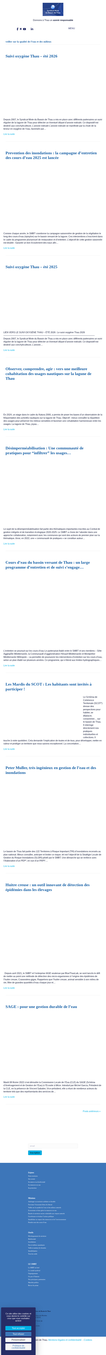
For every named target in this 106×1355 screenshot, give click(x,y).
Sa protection (32, 1188)
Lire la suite (9, 134)
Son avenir (31, 1179)
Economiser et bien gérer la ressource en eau (42, 1210)
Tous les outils (32, 1254)
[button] (69, 28)
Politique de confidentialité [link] (18, 1346)
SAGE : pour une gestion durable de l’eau (41, 1006)
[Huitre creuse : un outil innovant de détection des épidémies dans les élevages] (51, 932)
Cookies (88, 1340)
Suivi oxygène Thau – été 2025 (31, 267)
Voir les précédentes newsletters (44, 1131)
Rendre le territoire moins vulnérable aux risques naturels (46, 1213)
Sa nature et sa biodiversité (36, 1182)
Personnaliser (18, 1340)
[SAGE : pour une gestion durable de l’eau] (51, 1045)
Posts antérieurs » (91, 1111)
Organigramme (33, 1273)
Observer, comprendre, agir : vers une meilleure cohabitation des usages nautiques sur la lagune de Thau (48, 374)
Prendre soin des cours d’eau (37, 1222)
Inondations (32, 1242)
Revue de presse (33, 1285)
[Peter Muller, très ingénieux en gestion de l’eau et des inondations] (51, 812)
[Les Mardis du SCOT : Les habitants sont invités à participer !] (41, 714)
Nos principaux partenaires (36, 1279)
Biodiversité (32, 1239)
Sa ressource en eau (34, 1185)
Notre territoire (33, 1176)
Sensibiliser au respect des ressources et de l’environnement (47, 1219)
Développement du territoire (37, 1236)
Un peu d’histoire (33, 1276)
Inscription (35, 1153)
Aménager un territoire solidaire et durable (41, 1201)
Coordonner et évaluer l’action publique (41, 1216)
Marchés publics (33, 1282)
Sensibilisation (32, 1251)
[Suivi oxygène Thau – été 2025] (51, 300)
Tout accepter (18, 1328)
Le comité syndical (34, 1270)
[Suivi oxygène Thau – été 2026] (51, 88)
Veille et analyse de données (37, 1248)
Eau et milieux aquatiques (36, 1245)
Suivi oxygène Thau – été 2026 (31, 56)
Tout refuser (18, 1334)
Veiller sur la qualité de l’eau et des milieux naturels (44, 1207)
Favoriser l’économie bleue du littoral (40, 1204)
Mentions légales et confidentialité (65, 1340)
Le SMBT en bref (33, 1267)
